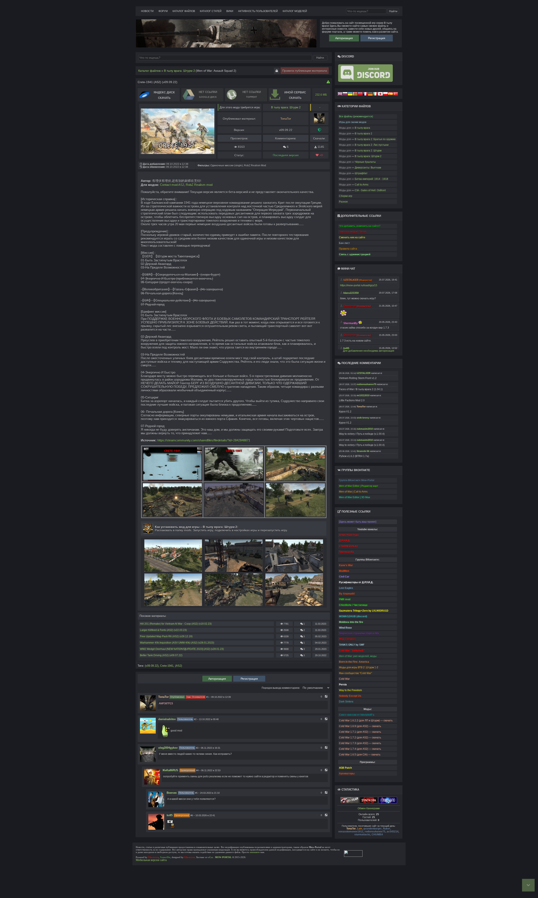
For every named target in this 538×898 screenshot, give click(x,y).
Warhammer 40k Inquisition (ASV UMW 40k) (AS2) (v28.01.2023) (177, 642)
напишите (255, 852)
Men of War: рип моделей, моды (358, 656)
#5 (196, 793)
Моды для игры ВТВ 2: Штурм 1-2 (358, 667)
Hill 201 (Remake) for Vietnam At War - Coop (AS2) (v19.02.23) (176, 623)
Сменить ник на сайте (352, 237)
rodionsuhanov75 (375, 831)
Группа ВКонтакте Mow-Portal (356, 480)
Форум (163, 11)
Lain (359, 828)
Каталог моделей (295, 11)
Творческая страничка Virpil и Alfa (359, 633)
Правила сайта (348, 248)
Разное (343, 201)
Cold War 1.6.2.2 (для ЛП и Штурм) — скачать (366, 720)
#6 (191, 815)
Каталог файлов (184, 11)
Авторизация (344, 38)
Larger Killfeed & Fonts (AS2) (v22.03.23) (163, 630)
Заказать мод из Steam (352, 231)
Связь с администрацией (354, 254)
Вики (229, 11)
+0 (321, 155)
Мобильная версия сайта (151, 860)
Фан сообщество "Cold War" (355, 673)
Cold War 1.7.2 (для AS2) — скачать (360, 737)
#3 (197, 748)
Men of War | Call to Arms (353, 491)
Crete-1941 (166, 665)
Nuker (386, 828)
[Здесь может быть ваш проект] (357, 521)
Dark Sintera (346, 701)
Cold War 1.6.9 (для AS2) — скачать (360, 726)
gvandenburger (372, 828)
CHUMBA (377, 834)
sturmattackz (362, 834)
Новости (147, 11)
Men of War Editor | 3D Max (354, 497)
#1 (207, 697)
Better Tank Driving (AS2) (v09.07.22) (161, 655)
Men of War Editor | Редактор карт (358, 486)
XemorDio (165, 857)
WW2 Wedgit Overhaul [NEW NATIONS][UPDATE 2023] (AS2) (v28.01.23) (182, 649)
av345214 (392, 831)
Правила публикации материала (304, 70)
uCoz (210, 857)
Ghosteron (153, 857)
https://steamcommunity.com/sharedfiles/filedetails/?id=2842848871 (203, 440)
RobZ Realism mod (199, 185)
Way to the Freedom (350, 690)
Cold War (344, 678)
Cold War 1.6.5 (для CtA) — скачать (359, 754)
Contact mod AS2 (172, 185)
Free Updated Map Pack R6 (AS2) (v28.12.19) (166, 636)
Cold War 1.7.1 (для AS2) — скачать (360, 731)
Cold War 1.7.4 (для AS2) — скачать (360, 748)
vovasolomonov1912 (350, 831)
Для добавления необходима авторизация (368, 350)
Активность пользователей (258, 11)
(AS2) (178, 665)
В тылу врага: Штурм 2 (286, 107)
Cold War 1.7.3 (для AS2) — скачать (360, 743)
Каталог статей (211, 11)
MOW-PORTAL (223, 857)
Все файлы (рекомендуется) (356, 116)
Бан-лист (344, 243)
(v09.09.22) (151, 665)
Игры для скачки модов (352, 122)
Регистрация (376, 38)
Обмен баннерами (369, 808)
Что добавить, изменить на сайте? (359, 226)
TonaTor (351, 828)
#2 (195, 719)
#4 (197, 770)
